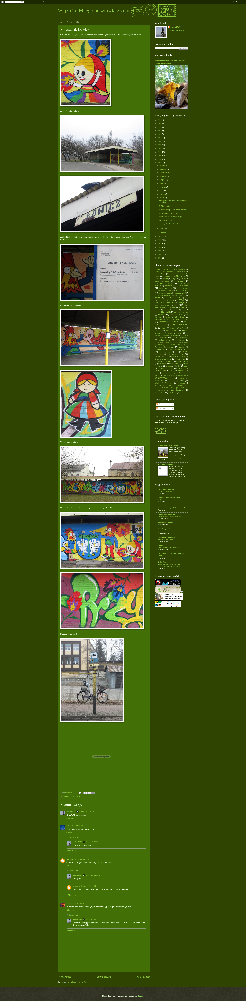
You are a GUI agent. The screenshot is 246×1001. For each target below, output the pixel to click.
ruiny (176, 352)
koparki (181, 307)
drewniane (184, 286)
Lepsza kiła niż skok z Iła (168, 213)
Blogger (140, 996)
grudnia (163, 166)
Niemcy (165, 335)
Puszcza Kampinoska (164, 347)
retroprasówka (160, 349)
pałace (184, 335)
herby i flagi (159, 302)
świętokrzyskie (160, 371)
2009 (160, 251)
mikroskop (173, 328)
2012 (160, 240)
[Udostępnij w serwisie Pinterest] (94, 793)
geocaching (179, 293)
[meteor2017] (168, 585)
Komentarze (162, 408)
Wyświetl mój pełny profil (177, 30)
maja (162, 190)
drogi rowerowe (165, 288)
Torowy (160, 545)
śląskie (181, 368)
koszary (157, 310)
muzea (178, 333)
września (163, 176)
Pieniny (157, 337)
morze (174, 330)
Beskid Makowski (167, 271)
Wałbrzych (167, 375)
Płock (173, 337)
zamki (166, 388)
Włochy (157, 383)
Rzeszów (170, 354)
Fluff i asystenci (182, 291)
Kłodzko (160, 556)
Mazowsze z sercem (166, 523)
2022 (160, 134)
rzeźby (181, 354)
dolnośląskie (169, 286)
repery (181, 347)
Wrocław (180, 385)
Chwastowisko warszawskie (169, 498)
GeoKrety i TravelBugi (163, 295)
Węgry (182, 378)
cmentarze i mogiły (164, 283)
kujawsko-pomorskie (181, 312)
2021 (160, 138)
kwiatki (161, 314)
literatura (158, 317)
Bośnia (157, 278)
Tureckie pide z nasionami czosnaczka (171, 531)
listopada (163, 169)
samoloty (158, 356)
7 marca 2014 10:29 (79, 903)
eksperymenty (162, 290)
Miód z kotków (164, 206)
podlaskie (180, 340)
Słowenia (169, 361)
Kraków (175, 310)
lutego (162, 228)
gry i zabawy (161, 300)
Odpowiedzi (73, 837)
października (165, 173)
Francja (169, 293)
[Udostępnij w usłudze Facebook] (91, 793)
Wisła (182, 381)
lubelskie (158, 319)
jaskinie (157, 305)
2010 (160, 247)
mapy (176, 322)
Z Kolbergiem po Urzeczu (166, 491)
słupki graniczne (182, 361)
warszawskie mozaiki (166, 506)
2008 (160, 254)
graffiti (66, 796)
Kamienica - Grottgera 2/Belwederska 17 (172, 508)
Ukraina (182, 373)
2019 (160, 145)
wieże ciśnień (172, 381)
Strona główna (104, 977)
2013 (160, 237)
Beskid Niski (160, 274)
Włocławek (168, 383)
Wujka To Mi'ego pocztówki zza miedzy (99, 10)
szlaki (186, 366)
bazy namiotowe (180, 269)
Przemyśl (185, 342)
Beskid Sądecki (175, 274)
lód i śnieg (179, 317)
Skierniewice (180, 359)
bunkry (165, 279)
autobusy (167, 269)
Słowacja (158, 361)
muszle (170, 333)
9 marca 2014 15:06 (88, 886)
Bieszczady (180, 276)
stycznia (163, 232)
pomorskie (169, 342)
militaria (158, 330)
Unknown (70, 859)
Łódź (186, 319)
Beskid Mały (181, 271)
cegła (174, 278)
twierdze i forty (169, 373)
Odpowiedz (70, 818)
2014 (160, 163)
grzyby (172, 300)
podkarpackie (164, 340)
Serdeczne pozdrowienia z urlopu (171, 554)
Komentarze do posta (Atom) (77, 982)
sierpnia (163, 180)
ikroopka (69, 826)
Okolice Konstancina (166, 489)
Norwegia (174, 335)
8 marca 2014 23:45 (93, 919)
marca (162, 198)
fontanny (161, 293)
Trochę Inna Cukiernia (166, 514)
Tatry (172, 370)
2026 (160, 120)
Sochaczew (162, 364)
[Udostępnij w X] (89, 793)
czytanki (158, 286)
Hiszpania (171, 303)
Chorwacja (179, 281)
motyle (160, 500)
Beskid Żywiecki (167, 276)
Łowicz (72, 796)
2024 (160, 127)
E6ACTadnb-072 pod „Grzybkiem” (169, 547)
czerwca (163, 187)
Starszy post (143, 977)
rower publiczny (182, 349)
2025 (160, 123)
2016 (160, 155)
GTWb (181, 300)
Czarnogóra (182, 283)
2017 (160, 152)
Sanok (166, 356)
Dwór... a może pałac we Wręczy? (171, 217)
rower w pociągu (165, 352)
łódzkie (78, 796)
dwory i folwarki (182, 288)
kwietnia (163, 194)
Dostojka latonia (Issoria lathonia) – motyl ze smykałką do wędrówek (170, 565)
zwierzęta (159, 392)
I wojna (182, 303)
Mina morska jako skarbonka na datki (173, 210)
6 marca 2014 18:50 (82, 859)
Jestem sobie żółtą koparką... (169, 446)
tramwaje (181, 371)
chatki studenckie (162, 281)
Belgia (157, 271)
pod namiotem (183, 337)
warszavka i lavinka (165, 464)
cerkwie (183, 278)
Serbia (184, 356)
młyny (167, 330)
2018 (160, 148)
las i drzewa (177, 314)
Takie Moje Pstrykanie (166, 537)
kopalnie (173, 307)
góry (182, 295)
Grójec (186, 298)
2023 (160, 131)
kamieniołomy (167, 305)
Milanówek (182, 328)
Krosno (183, 310)
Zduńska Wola (162, 390)
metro (164, 328)
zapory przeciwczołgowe (179, 388)
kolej (176, 305)
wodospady (181, 383)
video (157, 375)
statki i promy (174, 364)
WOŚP (171, 385)
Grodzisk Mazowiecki (173, 298)
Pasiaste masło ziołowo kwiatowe (169, 516)
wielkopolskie (160, 381)
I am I (68, 903)
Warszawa (161, 377)
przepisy (161, 345)
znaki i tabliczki (176, 390)
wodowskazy (159, 385)
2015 (160, 159)
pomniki (158, 342)
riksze (171, 349)
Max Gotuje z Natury (166, 529)
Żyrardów (172, 392)
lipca (162, 183)
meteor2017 (71, 812)
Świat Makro (162, 562)
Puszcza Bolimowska (177, 345)
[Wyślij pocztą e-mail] (84, 793)
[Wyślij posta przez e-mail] (79, 793)
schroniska (175, 356)
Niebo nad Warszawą (165, 539)
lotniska (168, 317)
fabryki (171, 290)
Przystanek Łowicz (166, 220)
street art (169, 366)
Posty (160, 404)
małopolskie (163, 322)
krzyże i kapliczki (162, 312)
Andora (157, 269)
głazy (175, 295)
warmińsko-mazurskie (179, 375)
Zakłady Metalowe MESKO (169, 224)
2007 (160, 258)
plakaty (165, 338)
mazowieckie (180, 324)
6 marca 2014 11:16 (86, 812)
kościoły (166, 310)
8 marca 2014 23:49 (93, 842)
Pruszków (178, 342)
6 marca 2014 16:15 (81, 826)
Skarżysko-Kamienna (163, 359)
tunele (157, 373)
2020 (160, 141)
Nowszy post (64, 977)
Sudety (177, 366)
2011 (160, 244)
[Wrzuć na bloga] (86, 793)
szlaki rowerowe (166, 368)
